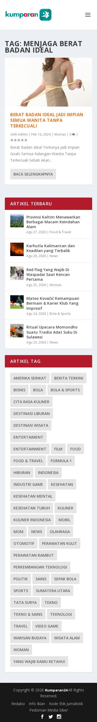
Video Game (46, 626)
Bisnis (19, 389)
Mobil (64, 519)
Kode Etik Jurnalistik (66, 703)
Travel (20, 626)
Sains (41, 578)
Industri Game (28, 484)
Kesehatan (62, 484)
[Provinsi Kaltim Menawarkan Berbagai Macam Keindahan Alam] (17, 220)
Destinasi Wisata (30, 425)
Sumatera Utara (53, 590)
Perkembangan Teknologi (40, 567)
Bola (38, 389)
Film (58, 448)
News (54, 256)
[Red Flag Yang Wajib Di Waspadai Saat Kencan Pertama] (17, 273)
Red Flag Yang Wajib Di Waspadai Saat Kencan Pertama (48, 274)
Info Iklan (37, 703)
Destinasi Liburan (31, 413)
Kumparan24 (56, 690)
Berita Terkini (68, 378)
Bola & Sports (60, 313)
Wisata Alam (67, 637)
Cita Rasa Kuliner (31, 401)
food (75, 448)
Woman (60, 134)
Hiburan (21, 472)
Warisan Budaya (29, 637)
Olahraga (60, 531)
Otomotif (23, 543)
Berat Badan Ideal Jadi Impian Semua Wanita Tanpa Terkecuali (47, 120)
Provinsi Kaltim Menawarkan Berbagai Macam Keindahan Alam (53, 221)
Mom (18, 531)
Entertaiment (28, 437)
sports (20, 590)
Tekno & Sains (27, 614)
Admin (23, 134)
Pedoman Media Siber (48, 710)
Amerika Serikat (29, 378)
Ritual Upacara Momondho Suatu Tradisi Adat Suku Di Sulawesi (52, 331)
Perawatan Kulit (59, 543)
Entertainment (29, 448)
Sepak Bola (65, 578)
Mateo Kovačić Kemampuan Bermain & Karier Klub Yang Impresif (52, 303)
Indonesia (48, 472)
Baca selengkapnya (33, 174)
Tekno (51, 602)
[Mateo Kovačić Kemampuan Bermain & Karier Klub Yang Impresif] (17, 302)
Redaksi (18, 703)
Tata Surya (25, 602)
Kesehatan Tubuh (31, 507)
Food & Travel (60, 232)
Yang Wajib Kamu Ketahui (39, 661)
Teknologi (61, 614)
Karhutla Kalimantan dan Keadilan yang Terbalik (50, 248)
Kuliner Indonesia (32, 519)
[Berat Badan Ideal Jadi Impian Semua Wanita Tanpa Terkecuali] (48, 82)
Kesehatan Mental (32, 496)
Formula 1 (61, 460)
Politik (20, 578)
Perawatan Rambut (33, 555)
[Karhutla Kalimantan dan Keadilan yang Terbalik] (17, 249)
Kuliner (65, 507)
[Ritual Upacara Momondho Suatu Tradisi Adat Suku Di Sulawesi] (17, 330)
